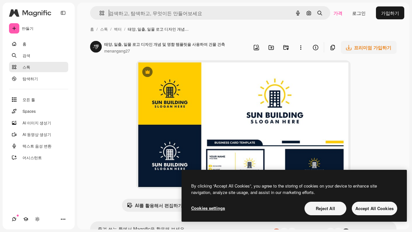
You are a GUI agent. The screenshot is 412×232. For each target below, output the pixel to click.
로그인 (359, 13)
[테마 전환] (37, 219)
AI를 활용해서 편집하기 (155, 207)
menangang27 (117, 50)
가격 (337, 13)
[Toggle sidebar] (63, 13)
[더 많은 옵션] (300, 47)
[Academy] (26, 219)
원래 (173, 72)
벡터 (118, 29)
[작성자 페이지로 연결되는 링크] (96, 47)
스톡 (104, 29)
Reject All (325, 208)
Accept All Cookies (374, 208)
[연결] (14, 219)
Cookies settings (208, 208)
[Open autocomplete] (99, 13)
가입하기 (390, 13)
